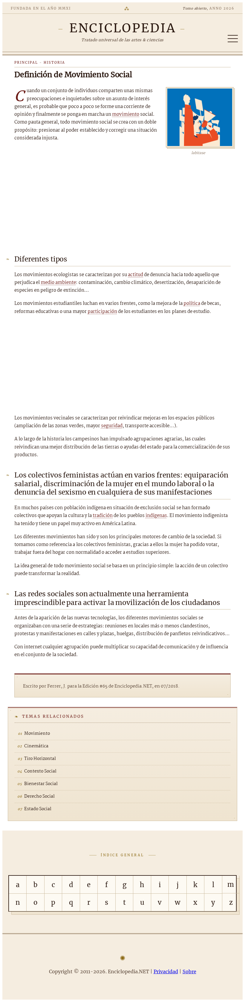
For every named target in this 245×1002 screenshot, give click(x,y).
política (191, 303)
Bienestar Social (41, 783)
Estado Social (37, 809)
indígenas (156, 515)
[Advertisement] (122, 201)
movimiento (125, 114)
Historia (54, 62)
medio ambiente (58, 282)
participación (102, 311)
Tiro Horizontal (40, 758)
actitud (135, 275)
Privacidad (166, 971)
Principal (26, 62)
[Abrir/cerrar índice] (233, 38)
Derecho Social (39, 796)
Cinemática (36, 746)
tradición (103, 515)
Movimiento (37, 733)
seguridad (111, 426)
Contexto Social (40, 771)
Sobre (189, 971)
